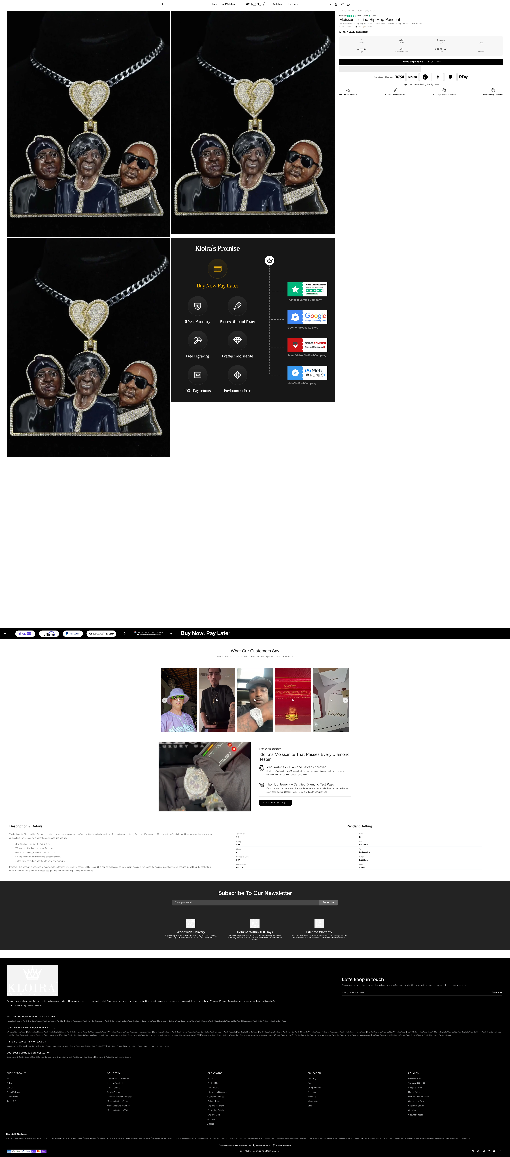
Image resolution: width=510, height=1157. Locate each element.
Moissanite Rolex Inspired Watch (76, 1021)
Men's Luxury (433, 1035)
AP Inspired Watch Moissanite (225, 1032)
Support (211, 1119)
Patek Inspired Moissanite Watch (188, 1032)
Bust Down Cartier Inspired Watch (47, 1035)
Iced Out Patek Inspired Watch (462, 1032)
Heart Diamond (89, 1057)
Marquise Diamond (65, 1057)
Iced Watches (228, 4)
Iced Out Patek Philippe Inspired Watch (244, 1021)
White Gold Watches (339, 1035)
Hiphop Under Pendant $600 (138, 1046)
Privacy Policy (414, 1079)
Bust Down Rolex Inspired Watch (23, 1035)
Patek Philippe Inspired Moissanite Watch (273, 1032)
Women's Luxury (445, 1035)
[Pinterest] (473, 1151)
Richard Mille (12, 1097)
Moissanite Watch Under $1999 (144, 1035)
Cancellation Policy (416, 1101)
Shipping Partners (215, 1106)
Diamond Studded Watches (278, 1035)
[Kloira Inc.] (255, 4)
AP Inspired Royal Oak (56, 1021)
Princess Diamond (51, 1057)
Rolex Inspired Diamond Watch (37, 1032)
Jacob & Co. (12, 1101)
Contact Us (212, 1083)
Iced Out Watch (293, 1032)
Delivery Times (213, 1101)
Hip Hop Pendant (115, 1083)
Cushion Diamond (25, 1057)
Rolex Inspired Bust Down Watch (121, 1021)
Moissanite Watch (101, 1032)
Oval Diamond (100, 1057)
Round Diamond (12, 1057)
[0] (348, 4)
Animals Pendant (58, 1046)
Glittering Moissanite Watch (119, 1097)
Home (214, 4)
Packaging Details (215, 1110)
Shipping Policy (415, 1088)
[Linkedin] (489, 1151)
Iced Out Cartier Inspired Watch (439, 1032)
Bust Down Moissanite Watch (100, 1035)
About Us (211, 1079)
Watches (277, 4)
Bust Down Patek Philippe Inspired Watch (74, 1035)
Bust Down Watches (243, 1035)
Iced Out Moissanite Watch (376, 1032)
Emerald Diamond (38, 1057)
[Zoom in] (165, 16)
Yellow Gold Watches (309, 1035)
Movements (313, 1101)
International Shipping (217, 1092)
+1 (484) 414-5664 (283, 1145)
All (349, 11)
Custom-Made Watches (118, 1079)
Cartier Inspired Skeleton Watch (169, 1021)
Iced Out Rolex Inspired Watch (98, 1021)
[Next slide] (345, 700)
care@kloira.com (244, 1145)
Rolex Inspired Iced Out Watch (247, 1032)
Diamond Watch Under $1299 (189, 1035)
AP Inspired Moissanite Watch (118, 1032)
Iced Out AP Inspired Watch (37, 1021)
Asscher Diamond (125, 1057)
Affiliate (210, 1124)
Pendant (23, 1046)
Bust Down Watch (480, 1032)
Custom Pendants (13, 1046)
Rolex (9, 1083)
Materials (312, 1097)
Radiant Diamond (112, 1057)
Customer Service (416, 1106)
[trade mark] (32, 980)
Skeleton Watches (229, 1035)
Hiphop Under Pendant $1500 (159, 1046)
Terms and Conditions (418, 1083)
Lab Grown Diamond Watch (381, 1035)
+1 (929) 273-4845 (263, 1145)
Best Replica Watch (207, 1032)
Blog (310, 1106)
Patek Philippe (13, 1092)
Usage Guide (414, 1092)
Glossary (312, 1092)
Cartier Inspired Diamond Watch (60, 1032)
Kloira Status (213, 1088)
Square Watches (365, 1035)
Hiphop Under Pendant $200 (96, 1046)
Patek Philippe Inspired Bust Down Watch (272, 1021)
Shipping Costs (214, 1115)
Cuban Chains (70, 1046)
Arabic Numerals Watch (259, 1035)
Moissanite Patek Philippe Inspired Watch (215, 1021)
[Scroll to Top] (505, 1142)
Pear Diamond (77, 1057)
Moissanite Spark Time (117, 1101)
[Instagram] (484, 1151)
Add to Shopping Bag (275, 803)
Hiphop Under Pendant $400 (117, 1046)
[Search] (162, 4)
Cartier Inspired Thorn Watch (190, 1021)
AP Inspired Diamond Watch (16, 1032)
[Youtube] (494, 1151)
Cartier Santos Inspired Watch (355, 1032)
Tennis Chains (80, 1046)
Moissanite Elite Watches (118, 1106)
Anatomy (312, 1079)
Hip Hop (292, 4)
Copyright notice (415, 1115)
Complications (314, 1088)
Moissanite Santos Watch (118, 1110)
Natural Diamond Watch (420, 1035)
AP (8, 1079)
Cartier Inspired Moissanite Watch (164, 1032)
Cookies (412, 1110)
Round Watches (353, 1035)
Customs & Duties (215, 1097)
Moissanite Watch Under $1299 (122, 1035)
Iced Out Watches (295, 1035)
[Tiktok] (500, 1151)
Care (310, 1083)
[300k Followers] (478, 1151)
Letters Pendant (32, 1046)
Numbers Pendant (45, 1046)
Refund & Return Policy (418, 1097)
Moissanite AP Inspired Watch (17, 1021)
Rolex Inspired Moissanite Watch (141, 1032)
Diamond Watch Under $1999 (211, 1035)
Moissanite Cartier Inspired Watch (145, 1021)
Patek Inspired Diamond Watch (83, 1032)
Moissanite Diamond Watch (401, 1035)
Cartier (10, 1088)
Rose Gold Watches (324, 1035)
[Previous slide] (164, 700)
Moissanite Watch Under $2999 (167, 1035)
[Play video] (178, 700)
